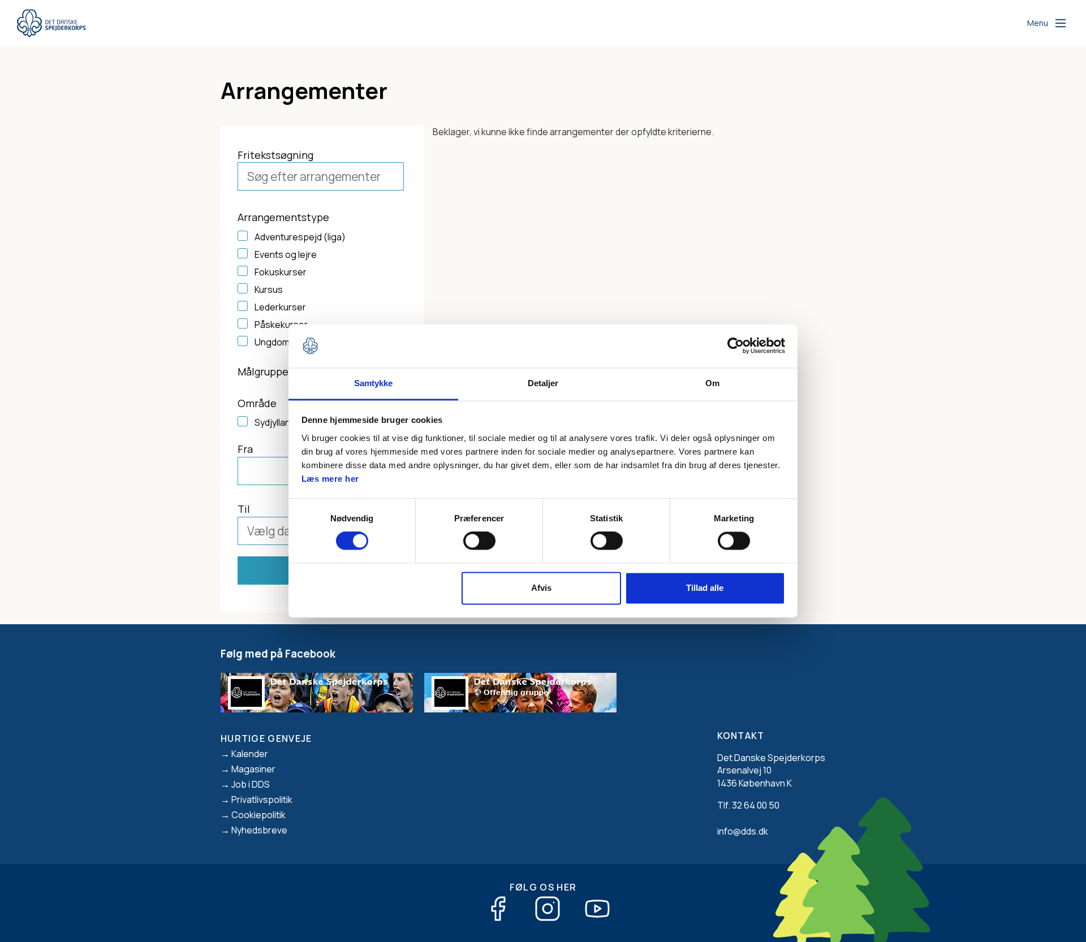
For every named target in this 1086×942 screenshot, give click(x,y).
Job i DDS (250, 784)
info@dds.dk (742, 831)
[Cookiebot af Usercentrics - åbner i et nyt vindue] (735, 346)
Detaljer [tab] (543, 383)
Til (244, 509)
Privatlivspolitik (261, 799)
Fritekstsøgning (275, 155)
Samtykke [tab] (373, 383)
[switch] (479, 541)
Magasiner (253, 769)
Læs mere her (330, 478)
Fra (245, 449)
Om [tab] (712, 383)
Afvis (541, 588)
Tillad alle (704, 588)
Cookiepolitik (258, 815)
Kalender (249, 753)
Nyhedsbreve (259, 830)
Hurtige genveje (266, 738)
